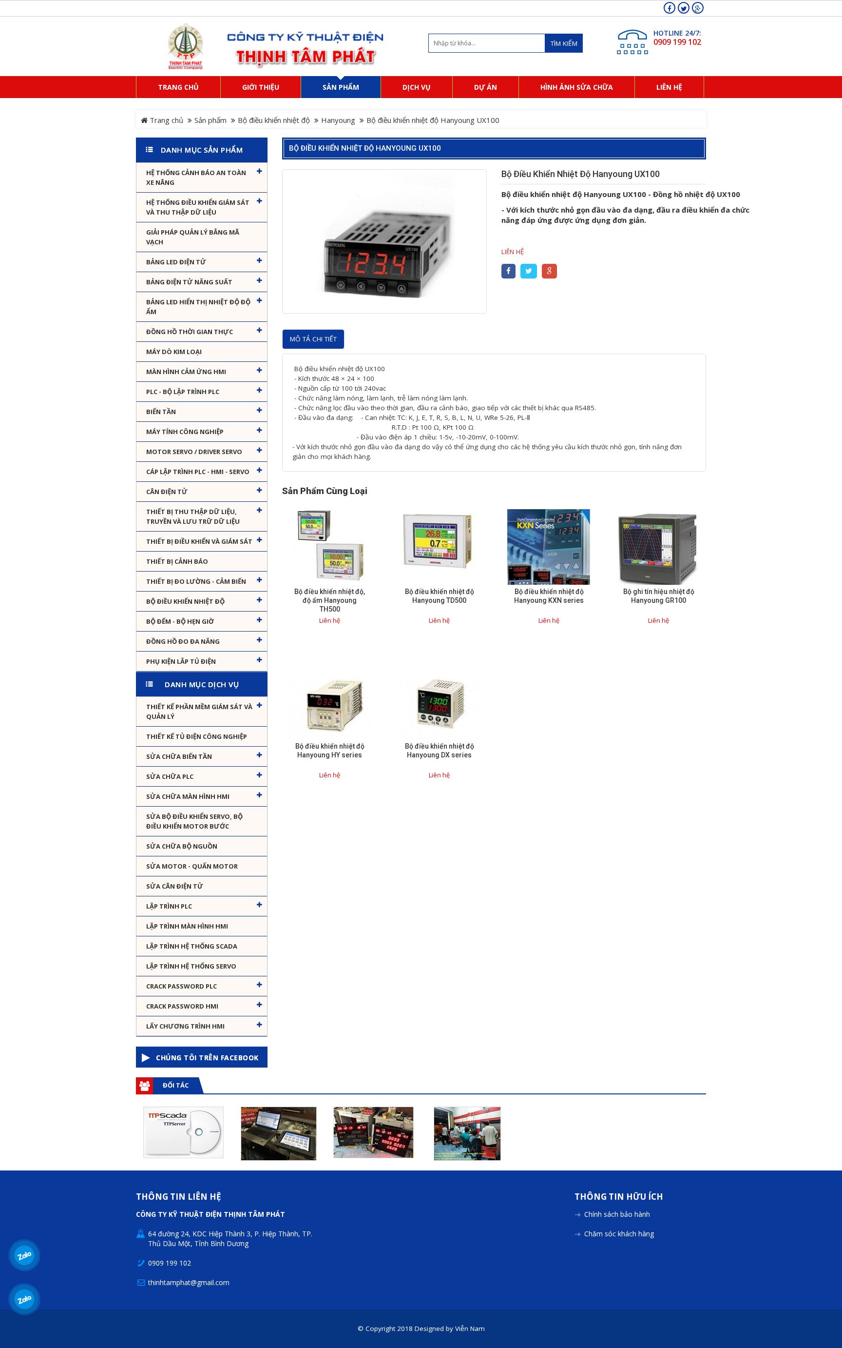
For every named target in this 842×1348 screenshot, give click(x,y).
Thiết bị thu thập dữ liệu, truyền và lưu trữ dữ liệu (193, 516)
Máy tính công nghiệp (185, 431)
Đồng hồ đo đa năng (183, 641)
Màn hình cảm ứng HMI (186, 371)
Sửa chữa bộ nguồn (181, 846)
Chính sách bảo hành (617, 1214)
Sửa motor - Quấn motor (192, 866)
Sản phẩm (210, 120)
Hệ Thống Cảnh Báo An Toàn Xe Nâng (196, 177)
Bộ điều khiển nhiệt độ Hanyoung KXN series (549, 596)
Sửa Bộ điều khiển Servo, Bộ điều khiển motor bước (194, 821)
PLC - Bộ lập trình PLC (182, 391)
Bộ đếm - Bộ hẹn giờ (180, 621)
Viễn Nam (470, 1328)
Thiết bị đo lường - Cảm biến (196, 581)
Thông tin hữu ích (618, 1197)
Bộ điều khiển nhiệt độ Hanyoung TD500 (439, 596)
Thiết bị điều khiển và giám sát (199, 541)
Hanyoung (338, 120)
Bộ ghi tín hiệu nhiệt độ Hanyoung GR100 (658, 596)
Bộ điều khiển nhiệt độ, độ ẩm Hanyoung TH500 (329, 600)
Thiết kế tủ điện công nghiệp (196, 736)
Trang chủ (165, 120)
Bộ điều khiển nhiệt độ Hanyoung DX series (439, 750)
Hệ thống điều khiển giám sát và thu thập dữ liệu (197, 207)
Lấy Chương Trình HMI (185, 1026)
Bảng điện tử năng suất (189, 282)
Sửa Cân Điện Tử (174, 886)
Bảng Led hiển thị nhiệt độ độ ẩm (198, 306)
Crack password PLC (181, 986)
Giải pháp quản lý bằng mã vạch (192, 237)
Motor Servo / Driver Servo (194, 451)
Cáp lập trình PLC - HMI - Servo (197, 471)
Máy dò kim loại (174, 351)
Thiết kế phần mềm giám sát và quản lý (199, 711)
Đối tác (176, 1085)
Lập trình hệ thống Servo (191, 966)
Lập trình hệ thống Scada (191, 946)
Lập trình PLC (169, 906)
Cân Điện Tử (167, 491)
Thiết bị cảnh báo (177, 561)
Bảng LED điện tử (176, 262)
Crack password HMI (182, 1006)
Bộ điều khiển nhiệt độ (274, 120)
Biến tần (161, 411)
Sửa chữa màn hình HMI (188, 796)
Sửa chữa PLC (169, 776)
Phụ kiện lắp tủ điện (181, 661)
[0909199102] (24, 1256)
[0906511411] (24, 1299)
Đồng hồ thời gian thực (189, 331)
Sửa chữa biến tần (179, 756)
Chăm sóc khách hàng (619, 1233)
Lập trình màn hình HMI (187, 926)
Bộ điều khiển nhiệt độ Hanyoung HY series (329, 750)
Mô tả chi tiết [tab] (313, 339)
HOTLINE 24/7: (677, 33)
